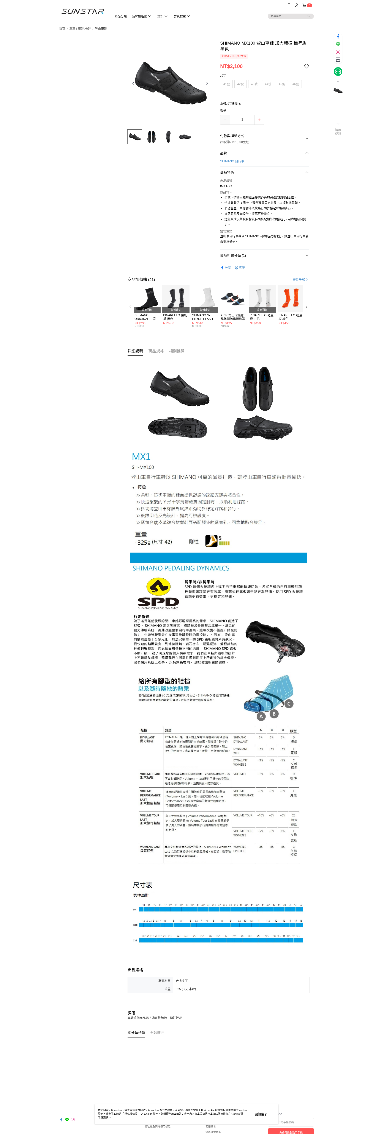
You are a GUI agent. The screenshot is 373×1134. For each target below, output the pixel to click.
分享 (228, 267)
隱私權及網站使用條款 (158, 1126)
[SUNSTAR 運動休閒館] (83, 11)
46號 (295, 84)
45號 (282, 84)
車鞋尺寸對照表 (230, 103)
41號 (226, 84)
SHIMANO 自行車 (232, 161)
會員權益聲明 (213, 1132)
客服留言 (210, 1126)
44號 (268, 84)
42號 (240, 84)
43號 (254, 84)
